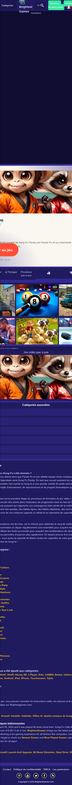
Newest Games (30, 737)
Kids (41, 674)
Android (8, 678)
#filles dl (37, 716)
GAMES (49, 674)
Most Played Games (55, 737)
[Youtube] (28, 775)
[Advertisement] (36, 50)
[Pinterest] (19, 775)
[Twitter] (36, 775)
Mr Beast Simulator (44, 752)
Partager (12, 272)
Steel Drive (62, 752)
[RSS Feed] (53, 775)
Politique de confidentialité (27, 769)
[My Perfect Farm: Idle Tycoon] (37, 334)
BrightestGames (36, 730)
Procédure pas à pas (26, 274)
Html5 (10, 674)
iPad (17, 678)
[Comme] (48, 273)
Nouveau (54, 3)
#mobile (15, 716)
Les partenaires (61, 769)
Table (50, 678)
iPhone (25, 678)
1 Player (32, 674)
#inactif (5, 716)
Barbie (58, 674)
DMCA (46, 769)
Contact (7, 769)
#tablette (26, 716)
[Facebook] (44, 775)
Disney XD (21, 674)
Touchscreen (37, 678)
